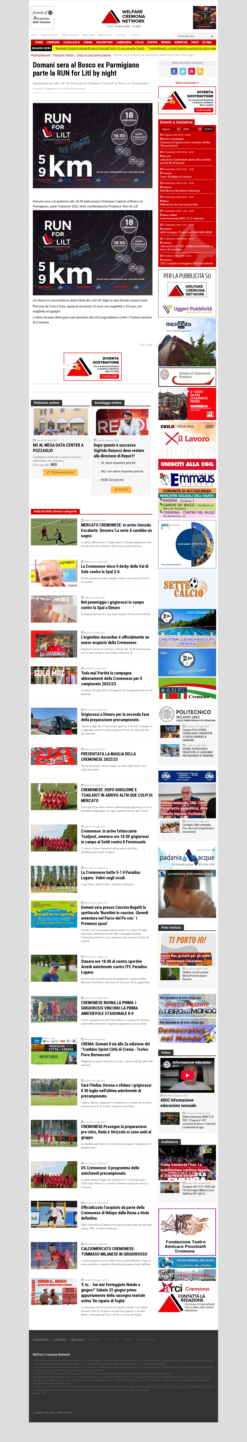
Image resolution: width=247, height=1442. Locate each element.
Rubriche (181, 42)
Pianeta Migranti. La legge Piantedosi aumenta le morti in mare (144, 48)
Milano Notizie (77, 1339)
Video (195, 42)
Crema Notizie (59, 1339)
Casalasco (71, 42)
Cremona (53, 42)
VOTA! (123, 489)
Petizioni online (46, 403)
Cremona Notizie (40, 1339)
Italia (139, 42)
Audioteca (169, 1142)
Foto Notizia (171, 927)
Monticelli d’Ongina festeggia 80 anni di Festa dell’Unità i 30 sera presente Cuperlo (61, 48)
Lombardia (124, 42)
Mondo (166, 42)
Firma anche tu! (62, 472)
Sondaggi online (108, 403)
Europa (152, 42)
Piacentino (104, 42)
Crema (88, 42)
